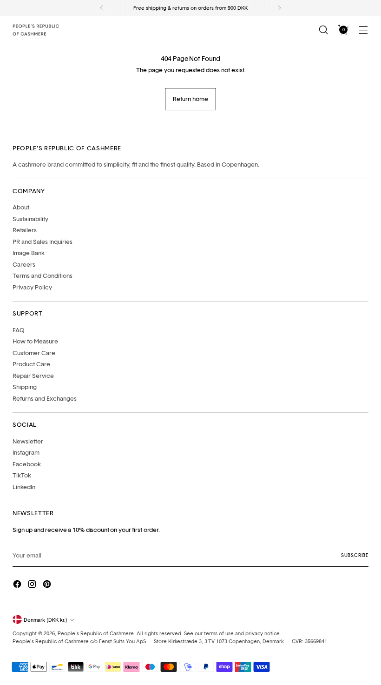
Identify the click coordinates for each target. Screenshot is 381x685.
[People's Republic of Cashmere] (36, 30)
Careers (24, 264)
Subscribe (354, 555)
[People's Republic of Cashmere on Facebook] (18, 585)
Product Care (31, 364)
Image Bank (29, 252)
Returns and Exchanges (45, 398)
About (21, 207)
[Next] (279, 8)
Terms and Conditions (42, 275)
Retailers (25, 230)
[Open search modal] (323, 30)
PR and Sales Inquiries (42, 241)
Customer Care (34, 353)
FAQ (19, 330)
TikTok (22, 475)
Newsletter (28, 441)
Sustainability (30, 219)
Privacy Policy (32, 287)
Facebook (27, 464)
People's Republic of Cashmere (96, 633)
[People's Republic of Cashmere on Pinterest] (47, 585)
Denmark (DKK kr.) (45, 619)
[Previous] (102, 8)
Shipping (25, 387)
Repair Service (33, 375)
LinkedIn (24, 487)
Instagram (26, 452)
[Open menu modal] (363, 30)
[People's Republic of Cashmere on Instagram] (33, 585)
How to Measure (35, 341)
